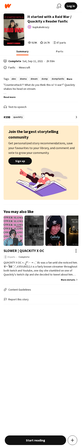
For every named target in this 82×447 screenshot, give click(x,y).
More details (68, 279)
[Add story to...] (72, 440)
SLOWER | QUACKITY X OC (24, 250)
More (69, 78)
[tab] (22, 52)
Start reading (35, 440)
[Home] (29, 6)
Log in (71, 6)
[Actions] (76, 250)
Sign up (20, 161)
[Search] (59, 6)
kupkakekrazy (41, 27)
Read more (10, 97)
